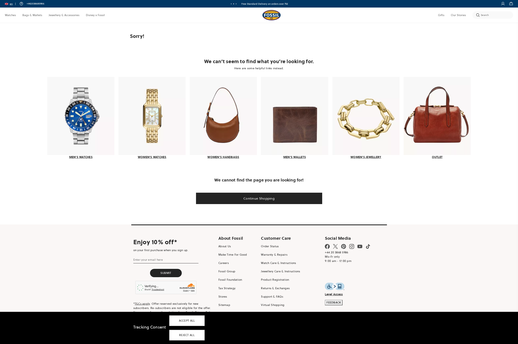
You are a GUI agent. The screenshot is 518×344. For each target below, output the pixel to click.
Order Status (270, 246)
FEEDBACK (333, 302)
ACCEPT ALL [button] (187, 321)
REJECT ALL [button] (187, 335)
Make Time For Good (232, 255)
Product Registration (275, 280)
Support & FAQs (272, 297)
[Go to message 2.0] (233, 3)
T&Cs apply (142, 304)
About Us (224, 246)
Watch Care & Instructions (278, 263)
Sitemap (224, 305)
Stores (222, 297)
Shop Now (274, 3)
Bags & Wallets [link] (32, 15)
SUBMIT (165, 273)
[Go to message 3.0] (236, 3)
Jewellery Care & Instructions (280, 271)
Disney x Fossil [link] (95, 15)
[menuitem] (10, 15)
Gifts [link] (441, 15)
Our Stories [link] (458, 15)
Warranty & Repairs (274, 255)
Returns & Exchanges (275, 288)
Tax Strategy (226, 288)
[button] (12, 4)
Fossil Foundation (230, 280)
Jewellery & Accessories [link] (64, 15)
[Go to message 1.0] (231, 3)
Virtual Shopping (272, 305)
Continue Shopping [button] (259, 198)
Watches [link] (10, 15)
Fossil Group (226, 271)
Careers (223, 263)
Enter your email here (148, 260)
